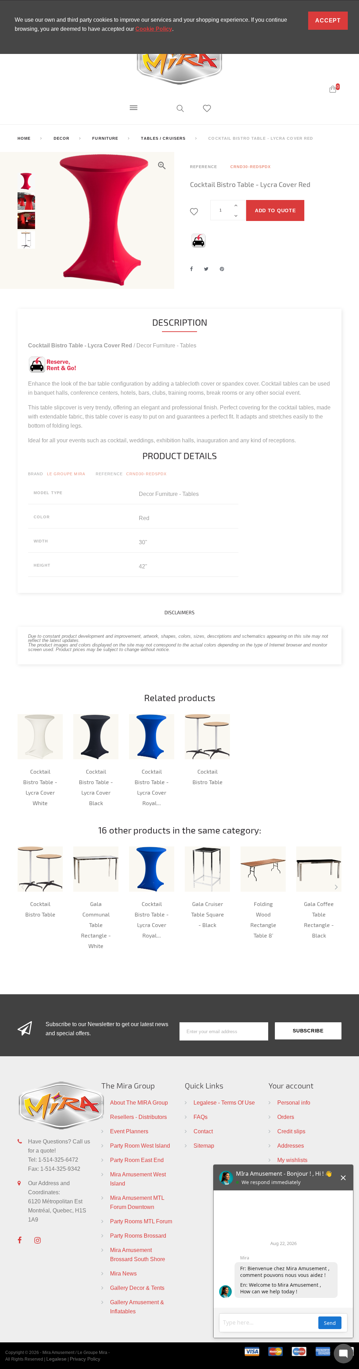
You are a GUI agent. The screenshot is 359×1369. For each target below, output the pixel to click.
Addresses (290, 1145)
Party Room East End (137, 1160)
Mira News (123, 1273)
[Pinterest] (222, 269)
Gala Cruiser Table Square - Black (207, 914)
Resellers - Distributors (138, 1117)
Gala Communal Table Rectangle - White (96, 924)
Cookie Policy (153, 29)
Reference (109, 473)
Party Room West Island (140, 1145)
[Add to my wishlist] (195, 211)
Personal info (293, 1102)
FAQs (201, 1117)
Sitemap (204, 1145)
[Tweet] (206, 269)
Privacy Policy (85, 1359)
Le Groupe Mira (66, 473)
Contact (203, 1131)
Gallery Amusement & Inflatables (137, 1306)
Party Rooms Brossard (138, 1235)
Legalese (56, 1359)
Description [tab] (179, 322)
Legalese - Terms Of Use (224, 1102)
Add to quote (275, 210)
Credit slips (291, 1131)
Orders (285, 1117)
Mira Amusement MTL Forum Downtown (137, 1202)
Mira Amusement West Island (138, 1179)
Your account (291, 1085)
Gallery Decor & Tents (137, 1288)
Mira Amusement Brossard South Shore (137, 1254)
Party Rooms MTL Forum (141, 1221)
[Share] (191, 269)
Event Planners (129, 1131)
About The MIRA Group (139, 1102)
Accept (328, 20)
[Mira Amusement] (179, 60)
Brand (35, 473)
